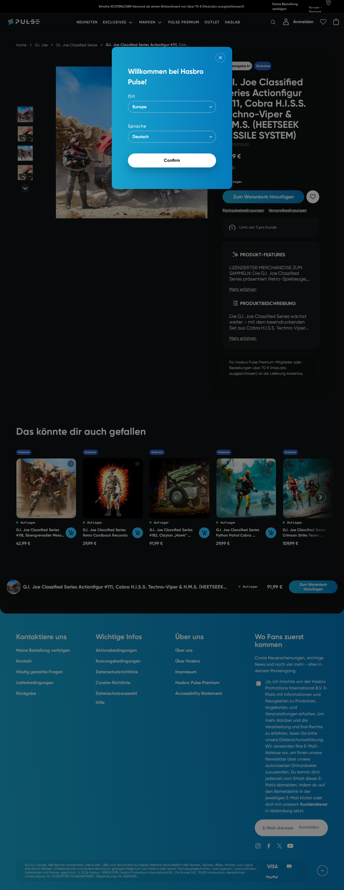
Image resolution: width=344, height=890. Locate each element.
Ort (131, 96)
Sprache (137, 126)
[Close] (220, 57)
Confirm (172, 160)
